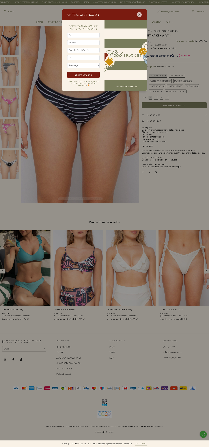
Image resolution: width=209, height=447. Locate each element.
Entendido (141, 444)
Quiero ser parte (83, 74)
